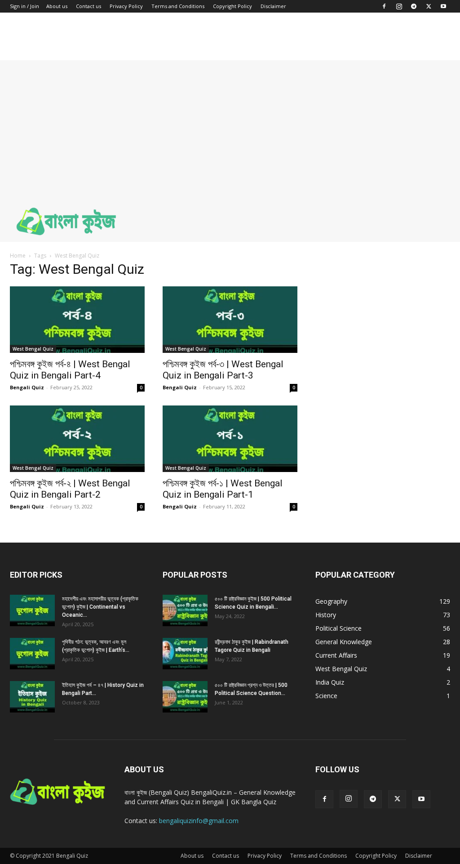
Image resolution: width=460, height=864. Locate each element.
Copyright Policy (232, 6)
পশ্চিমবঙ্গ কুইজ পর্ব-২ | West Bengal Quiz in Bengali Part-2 (70, 489)
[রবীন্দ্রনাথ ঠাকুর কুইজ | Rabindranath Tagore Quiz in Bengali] (185, 653)
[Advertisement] (230, 123)
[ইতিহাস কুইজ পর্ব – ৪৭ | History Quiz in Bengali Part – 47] (32, 697)
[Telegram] (413, 6)
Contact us (88, 6)
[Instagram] (399, 6)
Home (18, 255)
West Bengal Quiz (33, 349)
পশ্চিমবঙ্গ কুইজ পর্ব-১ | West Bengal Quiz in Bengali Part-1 (223, 489)
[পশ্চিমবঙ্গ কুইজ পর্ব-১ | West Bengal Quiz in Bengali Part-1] (230, 438)
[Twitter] (428, 6)
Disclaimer (273, 6)
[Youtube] (443, 6)
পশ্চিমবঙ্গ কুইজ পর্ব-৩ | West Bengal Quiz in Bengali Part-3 (223, 370)
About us (56, 6)
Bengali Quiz (27, 387)
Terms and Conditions (177, 6)
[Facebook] (384, 6)
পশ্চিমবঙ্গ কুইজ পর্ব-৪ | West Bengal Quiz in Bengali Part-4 (70, 370)
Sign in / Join (24, 6)
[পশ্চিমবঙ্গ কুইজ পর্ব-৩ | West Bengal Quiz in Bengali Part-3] (230, 319)
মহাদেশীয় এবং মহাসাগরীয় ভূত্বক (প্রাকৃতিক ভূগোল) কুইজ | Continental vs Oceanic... (100, 607)
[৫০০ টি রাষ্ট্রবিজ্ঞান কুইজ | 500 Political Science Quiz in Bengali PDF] (185, 610)
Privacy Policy (126, 6)
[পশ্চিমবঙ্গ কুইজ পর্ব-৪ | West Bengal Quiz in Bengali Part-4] (77, 319)
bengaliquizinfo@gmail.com (199, 820)
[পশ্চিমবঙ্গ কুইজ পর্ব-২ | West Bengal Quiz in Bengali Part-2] (77, 438)
